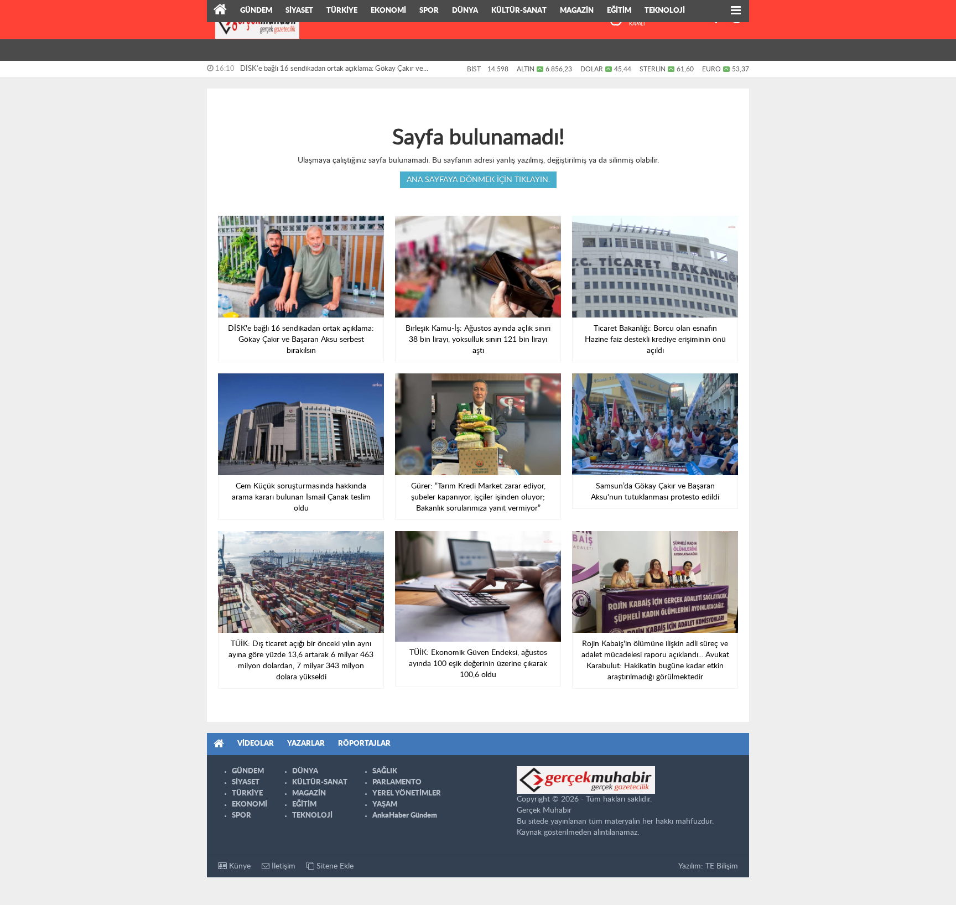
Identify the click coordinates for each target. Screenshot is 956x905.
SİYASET (299, 10)
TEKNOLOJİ (665, 10)
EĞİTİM (619, 10)
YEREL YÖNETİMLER (406, 793)
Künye (239, 866)
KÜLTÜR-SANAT (519, 10)
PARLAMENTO (397, 782)
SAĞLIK (384, 771)
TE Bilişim (721, 866)
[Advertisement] (157, 171)
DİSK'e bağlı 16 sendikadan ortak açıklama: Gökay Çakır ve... (334, 68)
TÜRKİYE (341, 10)
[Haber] (220, 11)
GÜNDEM (256, 10)
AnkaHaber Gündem (404, 815)
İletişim (282, 866)
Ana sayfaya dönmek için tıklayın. (478, 180)
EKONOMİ (388, 10)
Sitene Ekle (334, 866)
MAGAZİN (577, 10)
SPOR (429, 10)
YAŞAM (384, 804)
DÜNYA (465, 10)
